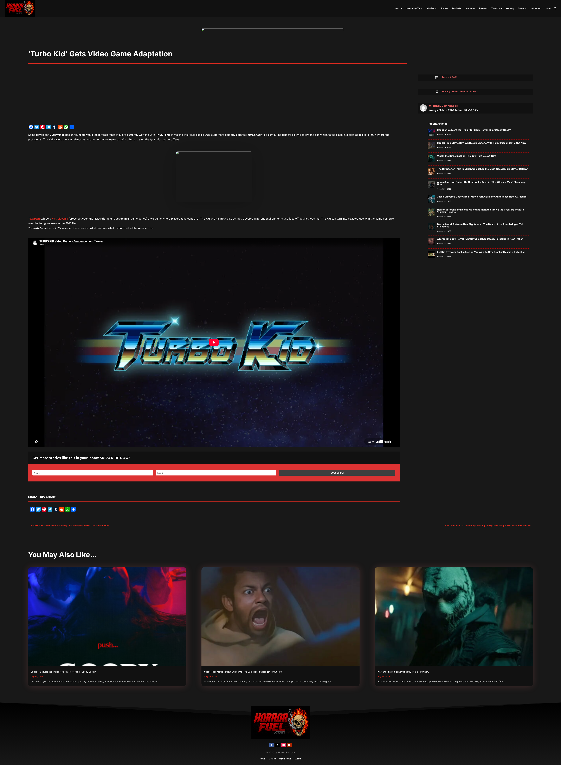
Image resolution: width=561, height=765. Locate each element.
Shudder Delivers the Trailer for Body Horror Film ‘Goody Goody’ (474, 129)
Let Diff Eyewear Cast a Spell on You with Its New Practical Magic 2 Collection (481, 252)
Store (547, 8)
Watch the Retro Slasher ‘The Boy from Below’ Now (466, 155)
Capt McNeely (450, 105)
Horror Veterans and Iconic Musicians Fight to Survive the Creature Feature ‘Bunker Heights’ (480, 210)
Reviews (483, 8)
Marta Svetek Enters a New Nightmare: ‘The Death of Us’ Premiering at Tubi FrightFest (480, 225)
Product (464, 91)
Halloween (536, 8)
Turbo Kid (34, 218)
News (397, 8)
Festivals (456, 8)
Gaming (510, 8)
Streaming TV (413, 8)
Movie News (285, 759)
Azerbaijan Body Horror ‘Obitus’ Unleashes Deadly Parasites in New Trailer (480, 238)
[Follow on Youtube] (289, 745)
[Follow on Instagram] (283, 745)
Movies (430, 8)
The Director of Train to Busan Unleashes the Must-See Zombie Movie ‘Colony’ (482, 168)
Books (521, 8)
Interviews (470, 8)
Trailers (444, 8)
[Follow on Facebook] (271, 745)
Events (298, 759)
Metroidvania (60, 218)
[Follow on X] (277, 745)
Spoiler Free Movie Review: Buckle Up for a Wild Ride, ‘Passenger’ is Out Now (481, 142)
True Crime (496, 8)
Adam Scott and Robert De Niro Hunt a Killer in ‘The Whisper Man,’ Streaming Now (481, 183)
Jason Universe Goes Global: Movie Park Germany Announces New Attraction (482, 196)
